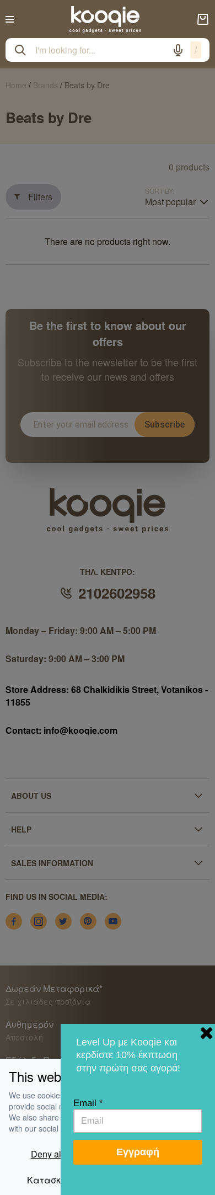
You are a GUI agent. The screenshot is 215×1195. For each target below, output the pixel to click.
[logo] (105, 19)
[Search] (20, 50)
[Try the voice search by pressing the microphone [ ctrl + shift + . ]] (178, 50)
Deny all (47, 1154)
